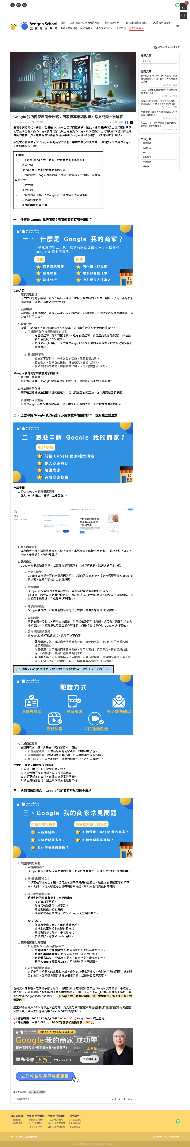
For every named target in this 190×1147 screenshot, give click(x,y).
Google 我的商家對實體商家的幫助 (44, 169)
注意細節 (27, 190)
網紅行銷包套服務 (56, 1123)
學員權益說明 (74, 1120)
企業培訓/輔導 (56, 1120)
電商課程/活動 (35, 1120)
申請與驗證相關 (31, 200)
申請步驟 (27, 185)
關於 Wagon (17, 1116)
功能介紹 (27, 165)
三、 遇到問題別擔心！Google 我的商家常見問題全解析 (53, 195)
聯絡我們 (17, 1120)
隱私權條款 (74, 1127)
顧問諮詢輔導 (35, 1123)
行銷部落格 (17, 1123)
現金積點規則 (74, 1123)
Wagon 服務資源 (56, 1116)
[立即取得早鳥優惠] (72, 1076)
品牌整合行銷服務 (56, 1127)
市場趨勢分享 (35, 1127)
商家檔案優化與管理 (34, 205)
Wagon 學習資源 (36, 1116)
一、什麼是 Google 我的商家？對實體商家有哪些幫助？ (53, 160)
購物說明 (74, 1116)
